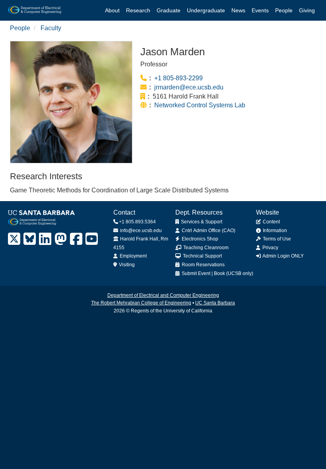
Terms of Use (276, 239)
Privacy (269, 247)
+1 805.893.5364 (137, 222)
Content (271, 222)
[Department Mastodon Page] (60, 239)
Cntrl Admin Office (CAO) (207, 230)
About (112, 10)
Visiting (126, 264)
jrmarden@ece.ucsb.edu (188, 87)
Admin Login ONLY (283, 256)
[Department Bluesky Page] (29, 239)
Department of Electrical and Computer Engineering (163, 295)
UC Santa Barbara (215, 303)
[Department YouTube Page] (91, 239)
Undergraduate (206, 10)
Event (204, 273)
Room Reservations (202, 264)
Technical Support (202, 256)
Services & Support (201, 222)
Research (138, 10)
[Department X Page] (14, 239)
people (20, 28)
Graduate (168, 10)
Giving (307, 10)
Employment (132, 256)
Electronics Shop (199, 239)
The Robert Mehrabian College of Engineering (141, 303)
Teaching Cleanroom (205, 247)
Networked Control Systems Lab (199, 105)
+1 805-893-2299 (178, 78)
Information (274, 230)
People (284, 10)
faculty (51, 28)
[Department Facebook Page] (76, 239)
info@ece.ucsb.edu (140, 230)
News (238, 10)
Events (260, 10)
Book (219, 273)
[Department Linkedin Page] (45, 239)
